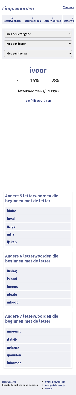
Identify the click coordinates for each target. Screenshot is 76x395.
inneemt (14, 331)
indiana (13, 347)
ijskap (12, 242)
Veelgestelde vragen (55, 385)
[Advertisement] (38, 152)
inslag (12, 271)
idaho (11, 211)
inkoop (13, 302)
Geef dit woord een (38, 100)
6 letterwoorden (32, 19)
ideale (12, 294)
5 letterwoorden (12, 19)
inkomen (14, 363)
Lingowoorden (18, 9)
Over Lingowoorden (55, 382)
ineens (12, 287)
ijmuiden (14, 355)
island (12, 279)
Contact (49, 388)
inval (11, 219)
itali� (12, 339)
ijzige (11, 226)
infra (10, 234)
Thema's (68, 7)
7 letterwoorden (52, 19)
